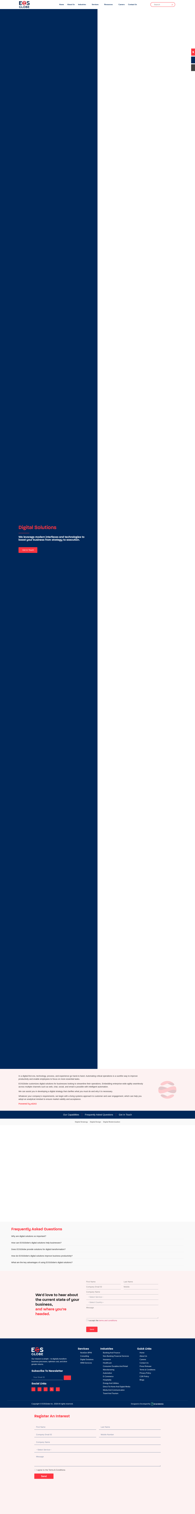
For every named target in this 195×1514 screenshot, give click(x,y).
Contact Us (132, 4)
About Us (71, 4)
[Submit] (67, 1378)
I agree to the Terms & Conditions (50, 1470)
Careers (121, 4)
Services (95, 4)
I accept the (102, 1320)
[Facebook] (39, 1389)
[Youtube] (58, 1389)
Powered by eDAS (28, 1104)
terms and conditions (108, 1320)
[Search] (172, 4)
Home (61, 4)
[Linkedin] (33, 1389)
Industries (82, 4)
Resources (108, 4)
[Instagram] (46, 1389)
